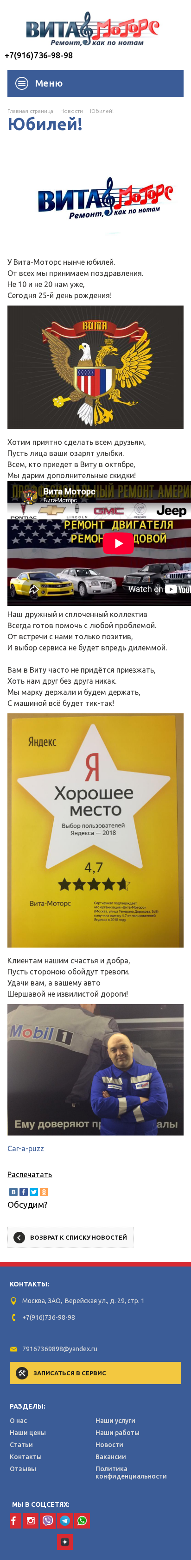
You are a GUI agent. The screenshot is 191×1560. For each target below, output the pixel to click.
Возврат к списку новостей (78, 1237)
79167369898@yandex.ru (59, 1349)
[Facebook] (23, 1192)
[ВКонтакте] (13, 1192)
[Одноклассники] (44, 1192)
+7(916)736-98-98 (39, 55)
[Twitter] (34, 1192)
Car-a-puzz (25, 1148)
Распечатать (29, 1174)
